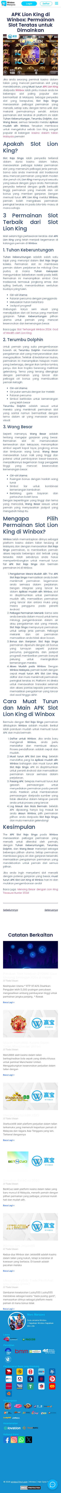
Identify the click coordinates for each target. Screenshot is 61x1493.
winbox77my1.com (19, 1482)
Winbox (19, 90)
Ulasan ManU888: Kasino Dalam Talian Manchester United (26, 1044)
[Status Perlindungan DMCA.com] (30, 1489)
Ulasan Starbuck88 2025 (21, 1115)
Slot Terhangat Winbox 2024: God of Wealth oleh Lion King (30, 331)
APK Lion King (50, 86)
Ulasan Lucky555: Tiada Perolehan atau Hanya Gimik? (28, 1282)
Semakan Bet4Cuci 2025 (21, 1180)
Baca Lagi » (9, 1002)
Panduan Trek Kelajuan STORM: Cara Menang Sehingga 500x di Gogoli (30, 975)
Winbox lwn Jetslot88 (19, 1246)
